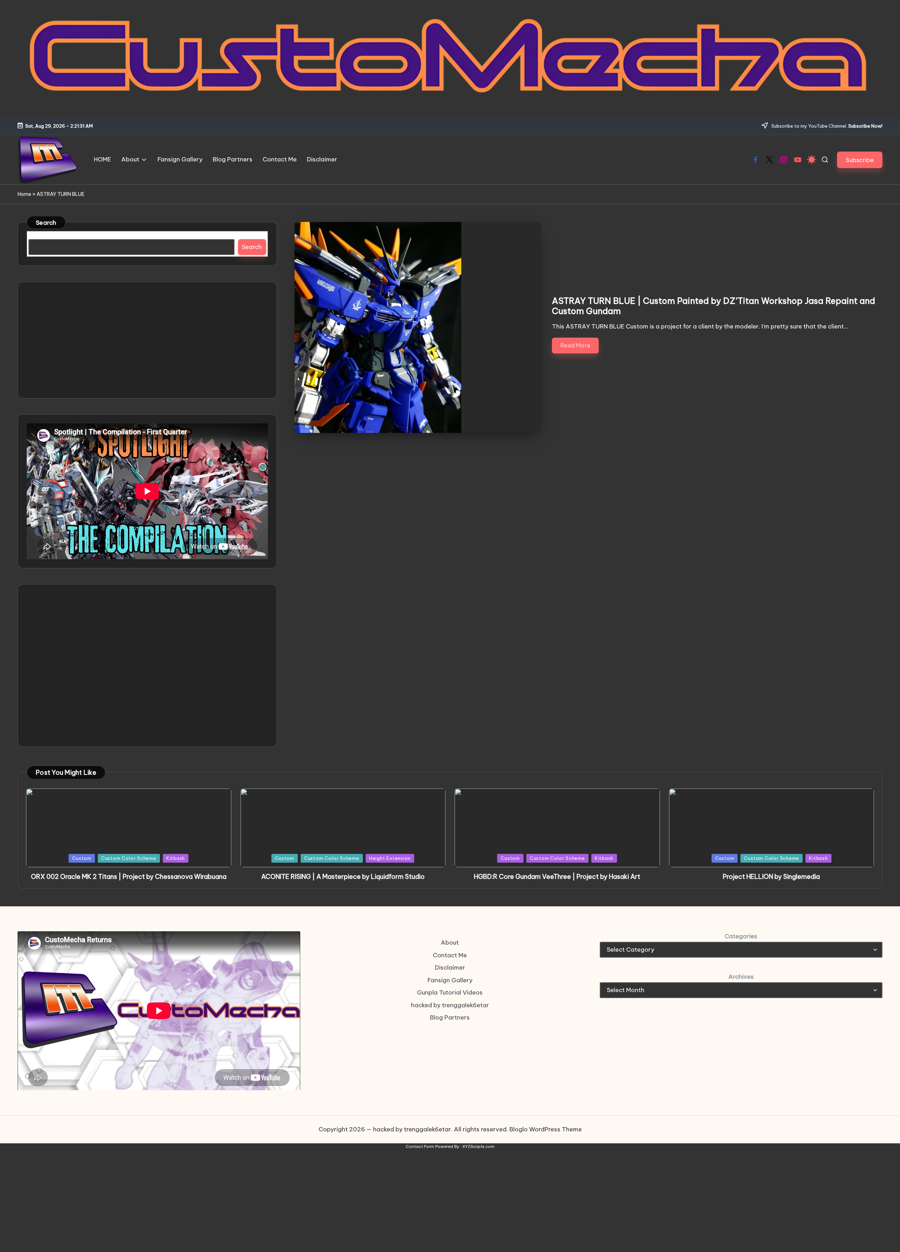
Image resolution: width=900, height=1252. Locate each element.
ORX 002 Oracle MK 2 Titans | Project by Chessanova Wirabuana (128, 877)
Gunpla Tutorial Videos (450, 992)
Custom (81, 858)
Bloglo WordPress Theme (545, 1129)
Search (46, 222)
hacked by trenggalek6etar (450, 1005)
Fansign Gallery (450, 980)
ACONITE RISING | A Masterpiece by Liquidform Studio (343, 877)
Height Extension (390, 858)
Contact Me (450, 955)
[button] (859, 160)
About (450, 942)
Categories (741, 936)
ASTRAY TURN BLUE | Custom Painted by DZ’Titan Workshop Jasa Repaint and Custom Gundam (713, 305)
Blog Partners (450, 1017)
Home (24, 194)
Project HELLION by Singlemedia (771, 877)
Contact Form (420, 1146)
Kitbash (175, 858)
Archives (741, 976)
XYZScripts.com (478, 1146)
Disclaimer (450, 967)
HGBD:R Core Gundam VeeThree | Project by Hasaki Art (557, 877)
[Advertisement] (147, 340)
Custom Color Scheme (128, 858)
